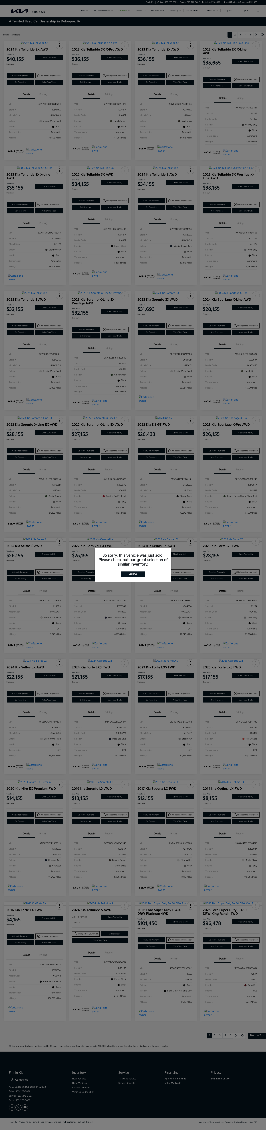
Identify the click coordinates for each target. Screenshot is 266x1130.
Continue (133, 574)
